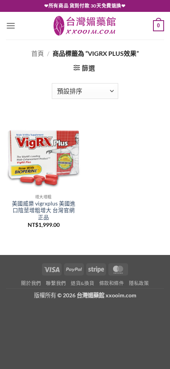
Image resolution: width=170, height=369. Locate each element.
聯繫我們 (56, 283)
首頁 (37, 53)
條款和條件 (111, 283)
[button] (10, 25)
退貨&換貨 (82, 283)
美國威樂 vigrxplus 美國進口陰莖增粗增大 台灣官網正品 (44, 210)
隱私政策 (139, 283)
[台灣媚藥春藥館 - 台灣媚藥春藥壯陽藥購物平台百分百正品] (85, 26)
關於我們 (31, 283)
